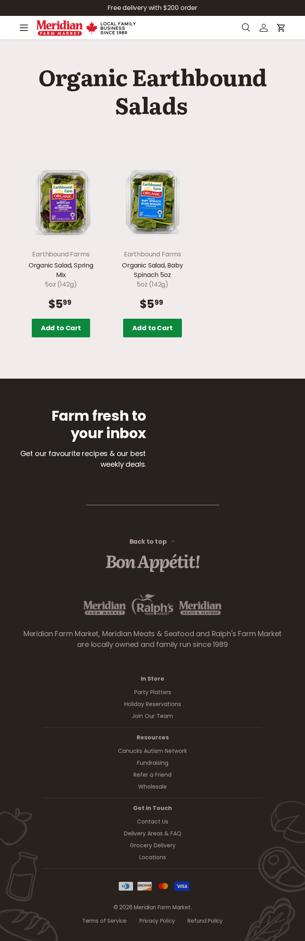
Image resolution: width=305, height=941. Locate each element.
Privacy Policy (157, 921)
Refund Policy (205, 921)
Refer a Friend (152, 775)
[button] (281, 28)
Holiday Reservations (152, 704)
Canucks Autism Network (152, 751)
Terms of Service (104, 921)
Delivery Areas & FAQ (152, 833)
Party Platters (152, 692)
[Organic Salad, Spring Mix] (60, 201)
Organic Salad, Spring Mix (61, 270)
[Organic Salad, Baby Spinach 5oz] (152, 201)
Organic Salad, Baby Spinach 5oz (152, 270)
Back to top (148, 541)
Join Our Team (152, 716)
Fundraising (152, 763)
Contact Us (152, 822)
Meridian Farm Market (162, 907)
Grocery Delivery (153, 845)
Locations (152, 857)
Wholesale (152, 787)
